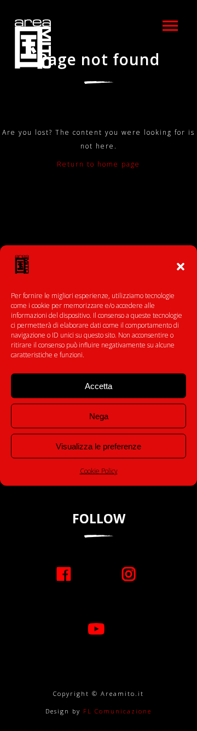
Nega (98, 415)
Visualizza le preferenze (98, 445)
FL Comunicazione (116, 711)
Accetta (98, 385)
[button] (180, 266)
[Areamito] (33, 43)
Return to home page (98, 164)
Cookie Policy (99, 471)
